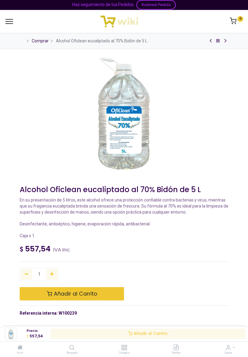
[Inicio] (20, 348)
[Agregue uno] (52, 274)
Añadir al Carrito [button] (74, 293)
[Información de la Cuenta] (228, 348)
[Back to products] (218, 41)
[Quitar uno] (26, 274)
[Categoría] (124, 348)
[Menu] (9, 21)
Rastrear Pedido (156, 4)
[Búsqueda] (72, 348)
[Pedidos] (176, 348)
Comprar (40, 40)
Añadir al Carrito (150, 333)
